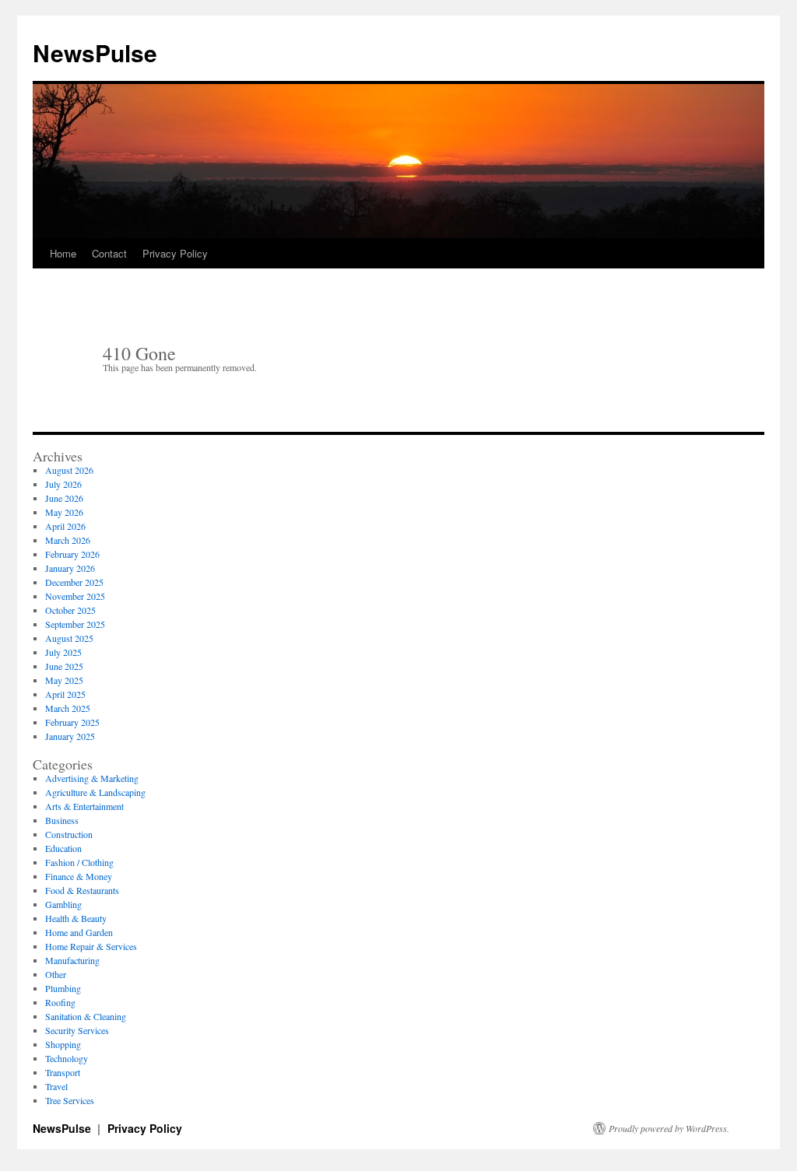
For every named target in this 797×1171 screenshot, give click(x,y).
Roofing (60, 1002)
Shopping (63, 1044)
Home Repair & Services (91, 946)
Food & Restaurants (82, 890)
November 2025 (75, 596)
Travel (56, 1086)
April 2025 (65, 694)
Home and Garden (79, 932)
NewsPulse (95, 52)
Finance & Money (78, 876)
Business (62, 820)
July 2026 (63, 484)
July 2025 (63, 652)
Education (63, 848)
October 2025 (70, 610)
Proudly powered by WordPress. (669, 1128)
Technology (66, 1058)
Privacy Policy (175, 253)
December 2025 (74, 582)
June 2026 (64, 498)
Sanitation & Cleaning (85, 1016)
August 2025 (69, 638)
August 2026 (69, 470)
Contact (109, 253)
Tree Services (69, 1100)
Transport (62, 1072)
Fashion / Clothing (79, 862)
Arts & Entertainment (84, 806)
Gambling (63, 904)
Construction (69, 834)
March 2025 (67, 708)
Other (55, 974)
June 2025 (64, 666)
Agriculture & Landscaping (95, 792)
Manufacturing (72, 960)
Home (63, 253)
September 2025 (75, 624)
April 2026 (65, 526)
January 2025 (70, 736)
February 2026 (72, 554)
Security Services (77, 1030)
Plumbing (63, 988)
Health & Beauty (76, 918)
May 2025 (64, 680)
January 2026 (70, 568)
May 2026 (64, 512)
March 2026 (67, 540)
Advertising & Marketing (92, 778)
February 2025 (72, 722)
